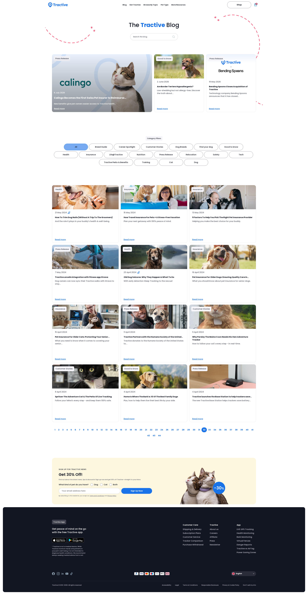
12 (102, 429)
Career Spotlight (127, 147)
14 (111, 429)
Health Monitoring (245, 533)
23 (156, 429)
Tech (241, 154)
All (76, 147)
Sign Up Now (137, 490)
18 (131, 429)
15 (116, 429)
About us (214, 529)
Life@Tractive (116, 154)
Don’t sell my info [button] (249, 585)
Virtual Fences (243, 540)
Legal (177, 585)
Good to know (231, 147)
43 (154, 435)
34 (215, 429)
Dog (196, 162)
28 (183, 429)
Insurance (91, 154)
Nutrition (141, 154)
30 (194, 429)
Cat (171, 162)
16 (121, 429)
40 (247, 429)
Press (212, 540)
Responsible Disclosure (210, 585)
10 (92, 429)
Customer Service (191, 537)
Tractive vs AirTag (245, 548)
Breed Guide (101, 147)
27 (178, 429)
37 (231, 429)
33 (209, 429)
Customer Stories (154, 147)
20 (141, 429)
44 (159, 435)
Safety (216, 154)
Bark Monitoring (244, 537)
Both (115, 484)
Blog (125, 5)
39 (241, 429)
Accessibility (166, 585)
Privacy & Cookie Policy (230, 585)
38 (236, 429)
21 (146, 429)
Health (66, 154)
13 (106, 429)
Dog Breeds (181, 147)
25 (167, 429)
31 (199, 429)
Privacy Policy (112, 496)
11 (97, 429)
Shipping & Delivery (192, 529)
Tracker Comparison (193, 540)
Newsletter (215, 544)
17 (126, 429)
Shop (239, 4)
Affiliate (213, 537)
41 (252, 429)
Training (146, 162)
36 (225, 429)
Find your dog (206, 147)
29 (188, 429)
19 (136, 429)
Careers (214, 533)
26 (172, 429)
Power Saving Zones (246, 552)
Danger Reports (244, 544)
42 (148, 435)
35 (220, 429)
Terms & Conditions (190, 585)
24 (161, 429)
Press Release (166, 154)
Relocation (191, 154)
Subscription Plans (192, 533)
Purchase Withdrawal (193, 544)
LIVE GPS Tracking (245, 529)
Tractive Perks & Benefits (116, 162)
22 (151, 429)
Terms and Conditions (97, 496)
